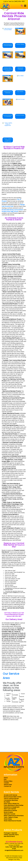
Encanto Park (9, 206)
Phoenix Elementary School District (12, 210)
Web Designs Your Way (15, 858)
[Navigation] (25, 5)
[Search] (21, 5)
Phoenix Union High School (10, 211)
